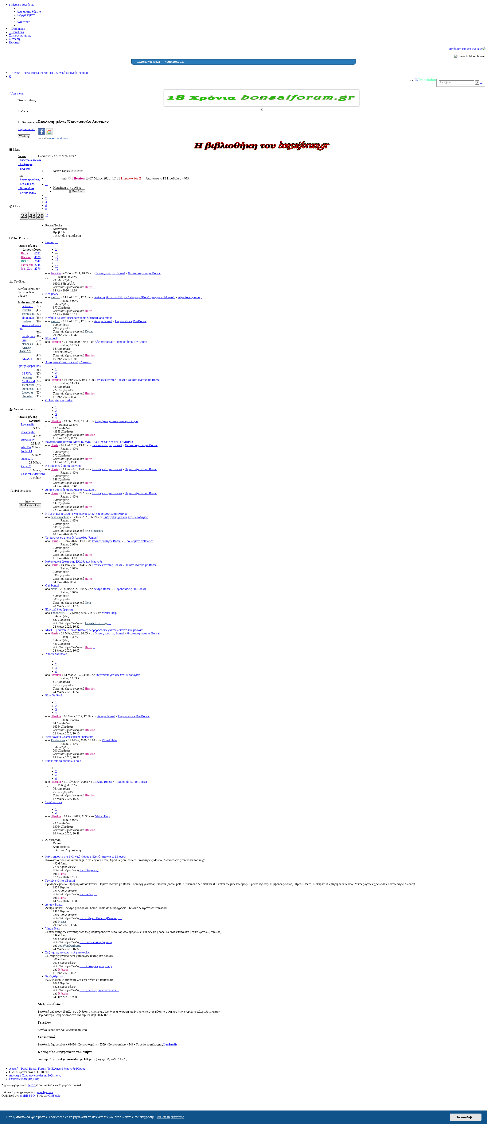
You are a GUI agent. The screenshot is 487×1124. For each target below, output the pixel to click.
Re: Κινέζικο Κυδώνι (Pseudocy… (101, 918)
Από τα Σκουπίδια (56, 654)
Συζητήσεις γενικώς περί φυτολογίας (117, 421)
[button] (46, 184)
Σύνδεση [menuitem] (14, 38)
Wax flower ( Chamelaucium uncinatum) (69, 736)
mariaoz (26, 321)
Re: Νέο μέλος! (89, 870)
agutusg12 (27, 458)
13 (56, 262)
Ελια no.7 (51, 338)
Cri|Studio (54, 1095)
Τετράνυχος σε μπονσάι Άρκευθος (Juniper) (71, 537)
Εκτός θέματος (54, 976)
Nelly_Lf (26, 451)
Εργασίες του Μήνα (148, 61)
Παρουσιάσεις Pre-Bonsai (130, 321)
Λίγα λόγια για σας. (190, 297)
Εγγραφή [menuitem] (14, 42)
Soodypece (28, 336)
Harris (88, 287)
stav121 (55, 297)
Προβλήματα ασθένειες (138, 541)
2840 (37, 261)
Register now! (26, 129)
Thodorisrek (58, 612)
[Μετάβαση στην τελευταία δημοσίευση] (94, 287)
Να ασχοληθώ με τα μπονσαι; (63, 465)
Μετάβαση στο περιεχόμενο (465, 48)
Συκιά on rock (53, 802)
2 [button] (46, 198)
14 (56, 266)
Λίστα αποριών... (175, 61)
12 (56, 259)
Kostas (89, 331)
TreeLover (28, 385)
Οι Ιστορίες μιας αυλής (59, 400)
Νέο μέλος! (52, 293)
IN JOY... (27, 373)
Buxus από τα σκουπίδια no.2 (63, 760)
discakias (27, 396)
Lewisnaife (170, 1044)
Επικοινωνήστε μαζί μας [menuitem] (24, 1079)
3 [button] (46, 201)
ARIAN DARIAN (25, 349)
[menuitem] (16, 32)
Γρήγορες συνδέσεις (21, 4)
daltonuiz (27, 306)
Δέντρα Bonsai (103, 321)
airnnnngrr (28, 317)
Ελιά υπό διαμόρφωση (59, 609)
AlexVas (26, 447)
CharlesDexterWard (33, 473)
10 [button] (46, 215)
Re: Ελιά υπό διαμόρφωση (96, 942)
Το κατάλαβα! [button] (465, 1117)
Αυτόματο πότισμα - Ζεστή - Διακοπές (68, 362)
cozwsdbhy (28, 439)
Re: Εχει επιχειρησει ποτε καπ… (99, 990)
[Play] (81, 170)
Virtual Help (109, 612)
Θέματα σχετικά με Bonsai (144, 273)
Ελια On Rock (54, 695)
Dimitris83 (28, 388)
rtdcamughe (28, 432)
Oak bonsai (52, 585)
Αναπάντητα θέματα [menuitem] (29, 11)
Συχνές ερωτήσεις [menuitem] (20, 35)
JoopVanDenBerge (96, 623)
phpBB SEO (27, 1095)
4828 (37, 257)
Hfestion (56, 341)
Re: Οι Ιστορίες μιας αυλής (96, 966)
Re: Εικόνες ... (88, 894)
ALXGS (27, 358)
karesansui (27, 264)
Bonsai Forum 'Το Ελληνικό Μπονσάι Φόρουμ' (57, 1068)
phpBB (31, 1085)
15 (56, 269)
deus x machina (83, 177)
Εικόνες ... (51, 242)
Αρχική (13, 1068)
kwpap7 (26, 466)
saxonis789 (28, 313)
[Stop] (78, 170)
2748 (37, 264)
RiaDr (24, 261)
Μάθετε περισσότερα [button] (170, 1117)
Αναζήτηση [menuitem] (23, 21)
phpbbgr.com (45, 1092)
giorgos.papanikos (30, 366)
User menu (17, 93)
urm (24, 340)
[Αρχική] (483, 48)
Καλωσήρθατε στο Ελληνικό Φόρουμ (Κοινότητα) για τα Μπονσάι (134, 297)
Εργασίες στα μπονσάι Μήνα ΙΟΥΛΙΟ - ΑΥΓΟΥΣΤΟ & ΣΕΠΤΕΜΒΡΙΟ (89, 441)
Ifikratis (26, 310)
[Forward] (75, 170)
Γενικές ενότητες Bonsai (110, 273)
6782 (37, 253)
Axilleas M (28, 381)
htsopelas (27, 343)
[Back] (72, 170)
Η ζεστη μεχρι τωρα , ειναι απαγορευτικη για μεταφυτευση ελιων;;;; (86, 513)
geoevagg (27, 377)
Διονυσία (27, 392)
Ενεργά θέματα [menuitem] (26, 15)
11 (56, 256)
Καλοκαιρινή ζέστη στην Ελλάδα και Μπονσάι (73, 561)
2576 (37, 268)
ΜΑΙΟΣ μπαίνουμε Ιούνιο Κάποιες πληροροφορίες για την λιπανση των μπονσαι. (94, 630)
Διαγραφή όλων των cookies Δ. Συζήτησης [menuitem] (34, 1075)
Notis (54, 589)
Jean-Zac (56, 273)
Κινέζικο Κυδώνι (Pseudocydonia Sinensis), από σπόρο (78, 317)
